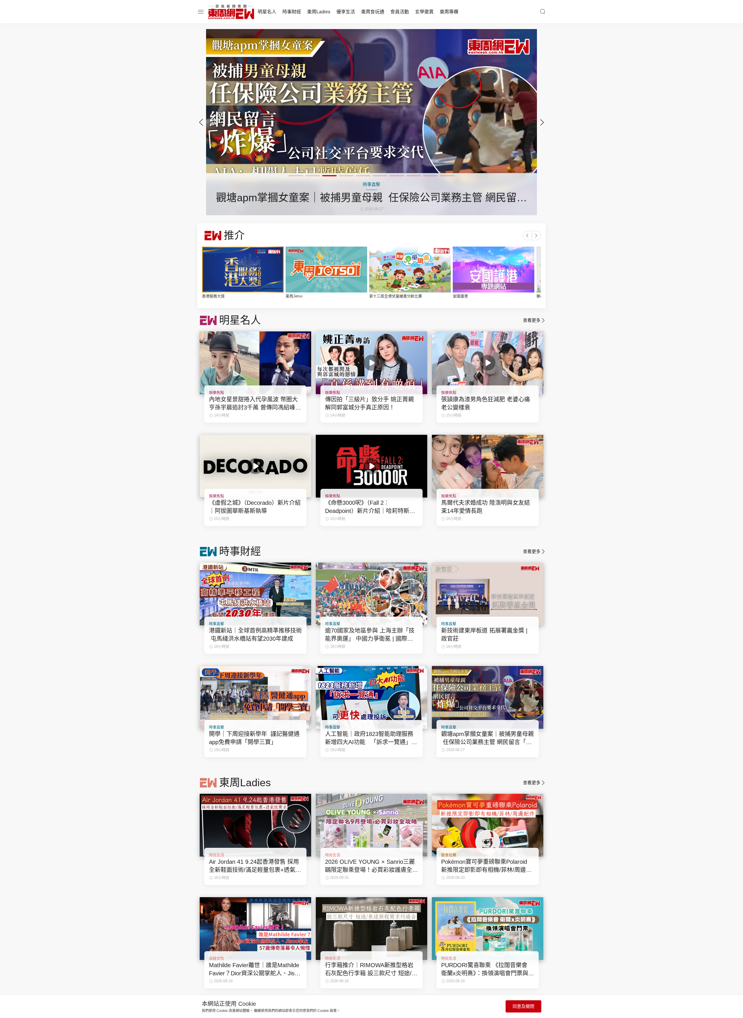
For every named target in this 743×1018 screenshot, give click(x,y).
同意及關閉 (523, 1006)
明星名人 (267, 11)
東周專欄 (449, 11)
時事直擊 (216, 624)
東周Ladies (318, 11)
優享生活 (345, 11)
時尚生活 (216, 855)
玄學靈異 (424, 11)
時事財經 (291, 11)
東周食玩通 (372, 11)
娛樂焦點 (216, 392)
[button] (542, 122)
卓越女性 (216, 958)
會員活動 (399, 11)
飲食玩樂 (448, 855)
